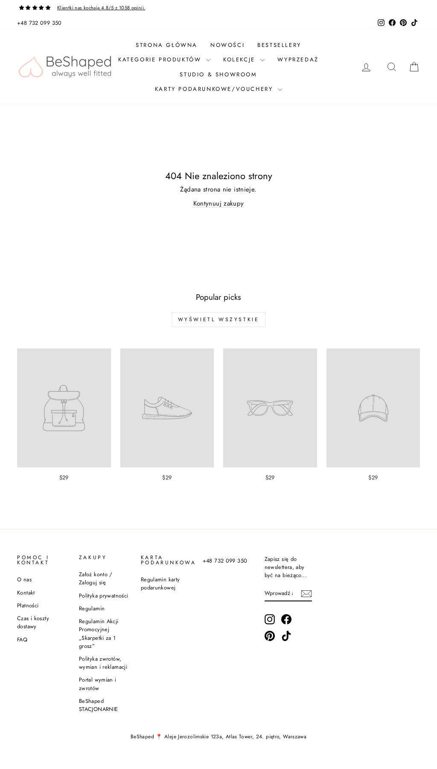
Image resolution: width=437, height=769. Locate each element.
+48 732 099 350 (39, 23)
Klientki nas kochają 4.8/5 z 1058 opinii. (101, 7)
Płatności (27, 605)
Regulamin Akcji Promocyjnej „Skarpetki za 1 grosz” (99, 633)
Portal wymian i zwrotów (98, 684)
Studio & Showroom (218, 74)
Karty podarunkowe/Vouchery (215, 89)
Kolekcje (240, 59)
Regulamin (92, 608)
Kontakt (26, 593)
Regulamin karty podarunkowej (160, 583)
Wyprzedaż (298, 59)
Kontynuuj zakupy (218, 203)
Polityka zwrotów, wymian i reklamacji (103, 663)
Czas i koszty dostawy (33, 622)
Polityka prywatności (103, 596)
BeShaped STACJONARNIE (98, 705)
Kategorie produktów (161, 59)
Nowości (227, 45)
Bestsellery (279, 45)
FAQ (22, 640)
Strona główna (167, 45)
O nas (24, 579)
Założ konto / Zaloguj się (96, 578)
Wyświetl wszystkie (218, 319)
